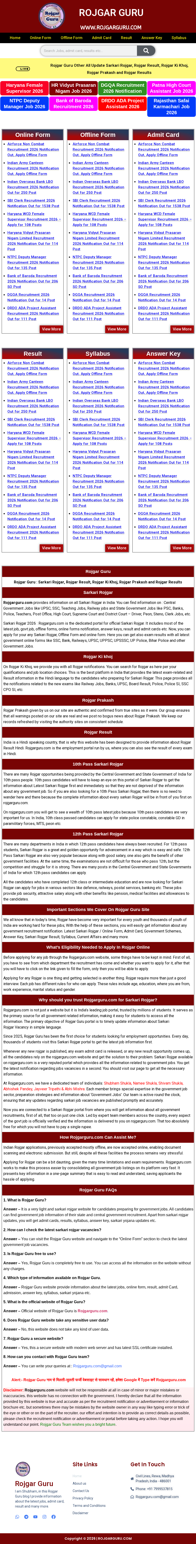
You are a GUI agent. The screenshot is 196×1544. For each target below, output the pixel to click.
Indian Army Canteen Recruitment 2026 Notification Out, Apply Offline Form (33, 168)
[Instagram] (44, 1517)
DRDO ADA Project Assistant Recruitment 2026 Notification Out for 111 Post (33, 313)
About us (79, 1483)
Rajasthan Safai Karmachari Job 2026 (171, 106)
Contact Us (81, 1491)
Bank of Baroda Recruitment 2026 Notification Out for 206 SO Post (32, 281)
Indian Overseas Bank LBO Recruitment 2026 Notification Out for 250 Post (33, 187)
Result (126, 38)
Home (15, 38)
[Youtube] (35, 1517)
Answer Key (152, 38)
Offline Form (71, 38)
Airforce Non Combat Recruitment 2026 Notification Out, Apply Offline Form (33, 149)
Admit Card (101, 38)
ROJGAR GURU (111, 12)
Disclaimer (80, 1513)
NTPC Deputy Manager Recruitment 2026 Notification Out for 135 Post (33, 262)
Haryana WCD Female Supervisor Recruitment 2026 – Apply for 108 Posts (34, 219)
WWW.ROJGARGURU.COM (111, 28)
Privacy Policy (83, 1498)
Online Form (40, 38)
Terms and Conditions (89, 1506)
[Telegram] (26, 1517)
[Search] (146, 51)
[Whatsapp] (17, 1517)
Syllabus (179, 38)
